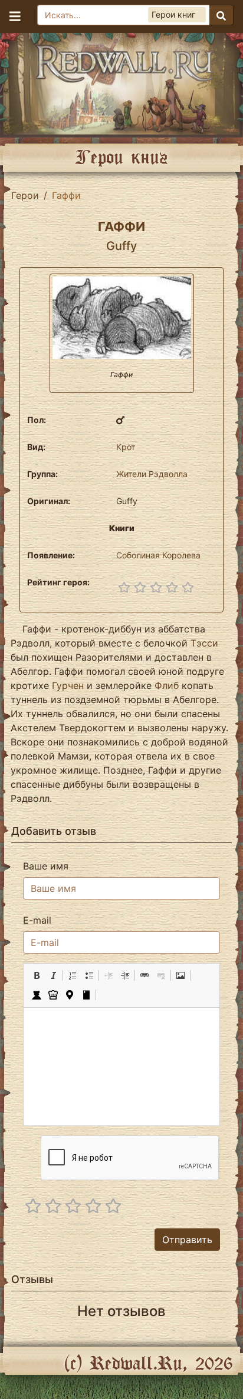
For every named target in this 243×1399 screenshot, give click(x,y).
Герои (25, 195)
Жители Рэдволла (152, 474)
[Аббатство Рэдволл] (121, 82)
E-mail (37, 920)
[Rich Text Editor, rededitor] (121, 1066)
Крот (125, 447)
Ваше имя (45, 866)
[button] (36, 975)
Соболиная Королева (158, 555)
